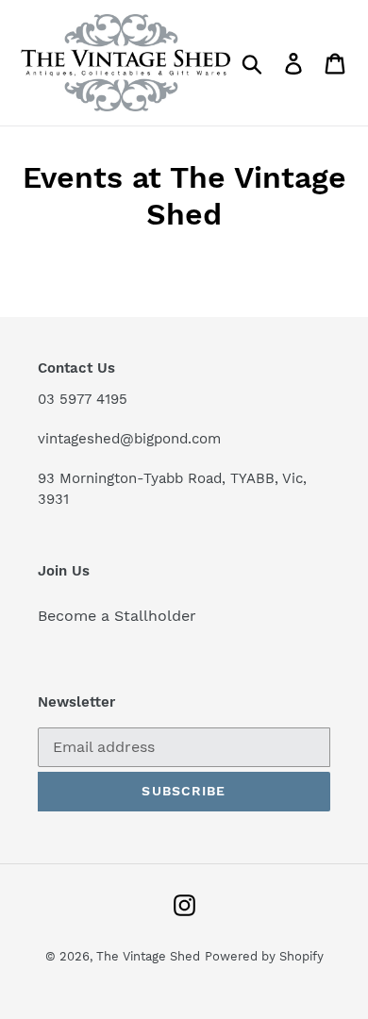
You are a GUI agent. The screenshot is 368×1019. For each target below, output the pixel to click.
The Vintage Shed (148, 956)
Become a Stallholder (117, 616)
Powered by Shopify (264, 956)
